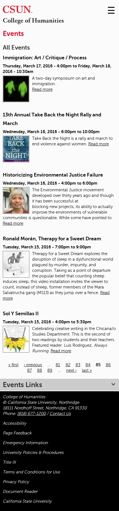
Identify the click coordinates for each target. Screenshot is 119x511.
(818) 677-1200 (31, 413)
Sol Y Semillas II (21, 313)
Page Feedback (17, 433)
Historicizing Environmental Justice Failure (53, 175)
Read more (42, 89)
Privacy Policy (16, 482)
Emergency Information (25, 443)
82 (68, 365)
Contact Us (60, 413)
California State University (27, 501)
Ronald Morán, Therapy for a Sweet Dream (52, 238)
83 (78, 365)
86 (108, 365)
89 (49, 370)
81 (58, 365)
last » (87, 370)
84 (88, 365)
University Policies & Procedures (33, 452)
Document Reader (20, 491)
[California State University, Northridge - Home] (17, 11)
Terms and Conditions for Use (31, 472)
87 (29, 370)
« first (13, 365)
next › (71, 370)
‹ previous (33, 365)
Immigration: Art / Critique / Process (45, 57)
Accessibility (14, 423)
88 (39, 370)
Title (9, 462)
